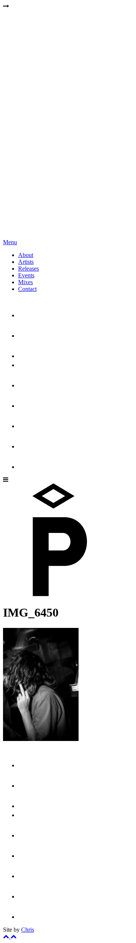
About (25, 255)
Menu (10, 242)
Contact (27, 289)
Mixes (25, 282)
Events (26, 275)
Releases (28, 268)
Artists (26, 262)
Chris (27, 929)
